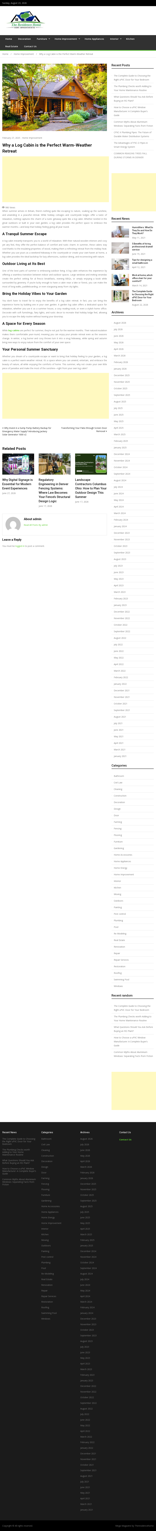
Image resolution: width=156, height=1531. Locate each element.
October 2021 (120, 703)
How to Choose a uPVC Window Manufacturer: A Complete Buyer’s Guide (131, 111)
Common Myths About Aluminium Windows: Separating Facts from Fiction (133, 123)
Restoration (119, 966)
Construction (120, 795)
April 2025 (119, 427)
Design (117, 808)
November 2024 (122, 460)
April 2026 (119, 349)
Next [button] (105, 482)
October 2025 (120, 388)
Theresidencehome (144, 1525)
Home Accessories (123, 854)
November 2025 (122, 381)
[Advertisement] (55, 179)
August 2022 (120, 637)
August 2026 (120, 322)
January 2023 (120, 605)
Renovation (119, 946)
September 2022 (122, 631)
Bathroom (119, 776)
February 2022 (121, 677)
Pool (116, 927)
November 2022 (122, 618)
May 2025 (119, 421)
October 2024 (120, 467)
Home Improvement (66, 38)
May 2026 (119, 342)
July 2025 (118, 408)
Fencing (117, 828)
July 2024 (118, 486)
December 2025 (122, 375)
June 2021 (119, 729)
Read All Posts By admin (36, 524)
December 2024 (122, 454)
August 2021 (120, 716)
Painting (118, 907)
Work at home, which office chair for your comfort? (142, 278)
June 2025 (119, 414)
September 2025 (122, 395)
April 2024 (119, 506)
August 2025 (120, 401)
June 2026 (119, 335)
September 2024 (122, 473)
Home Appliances (94, 38)
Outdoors (118, 900)
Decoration (24, 38)
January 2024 (120, 526)
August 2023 (120, 559)
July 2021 (118, 723)
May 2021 (119, 736)
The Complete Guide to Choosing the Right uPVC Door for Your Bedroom (132, 77)
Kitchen (130, 38)
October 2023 (120, 546)
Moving (117, 894)
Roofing (118, 972)
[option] (18, 480)
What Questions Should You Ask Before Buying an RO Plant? (133, 98)
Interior (114, 38)
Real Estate (11, 46)
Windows (118, 986)
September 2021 (122, 710)
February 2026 (121, 362)
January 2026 (120, 368)
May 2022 (119, 657)
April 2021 (119, 743)
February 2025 (121, 440)
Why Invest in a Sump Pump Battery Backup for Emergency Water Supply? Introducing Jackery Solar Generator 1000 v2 (26, 431)
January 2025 (120, 447)
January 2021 (120, 756)
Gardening (119, 848)
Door (116, 815)
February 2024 (121, 519)
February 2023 (121, 598)
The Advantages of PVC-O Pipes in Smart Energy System (131, 144)
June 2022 (119, 651)
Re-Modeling (120, 933)
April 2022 (119, 664)
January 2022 (120, 683)
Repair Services (121, 959)
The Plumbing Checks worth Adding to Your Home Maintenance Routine (132, 88)
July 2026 (118, 329)
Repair (117, 953)
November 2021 (122, 697)
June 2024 (119, 493)
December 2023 (122, 532)
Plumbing (118, 920)
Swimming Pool (121, 979)
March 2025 (120, 434)
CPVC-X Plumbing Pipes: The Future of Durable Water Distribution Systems (132, 134)
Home (8, 38)
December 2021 (122, 690)
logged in (19, 546)
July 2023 (118, 565)
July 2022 (118, 644)
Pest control (120, 913)
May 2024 (119, 500)
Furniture (42, 38)
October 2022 (120, 624)
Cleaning (118, 789)
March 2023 (120, 592)
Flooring (118, 835)
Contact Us (30, 46)
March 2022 (120, 670)
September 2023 (122, 552)
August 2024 (120, 480)
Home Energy (120, 867)
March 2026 (120, 355)
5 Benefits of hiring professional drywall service (142, 246)
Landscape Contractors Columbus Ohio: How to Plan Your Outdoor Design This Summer (54, 488)
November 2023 (122, 539)
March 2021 (120, 749)
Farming (118, 821)
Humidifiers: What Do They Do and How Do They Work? (142, 230)
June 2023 (119, 572)
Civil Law (118, 782)
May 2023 (119, 578)
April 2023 (119, 585)
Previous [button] (4, 482)
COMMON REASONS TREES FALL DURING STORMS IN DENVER (130, 155)
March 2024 (120, 513)
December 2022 (122, 611)
